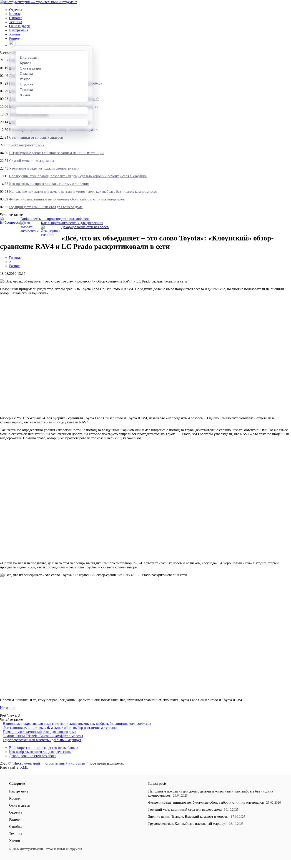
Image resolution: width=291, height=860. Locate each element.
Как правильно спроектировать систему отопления (49, 184)
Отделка (15, 10)
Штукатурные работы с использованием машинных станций (56, 153)
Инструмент (18, 30)
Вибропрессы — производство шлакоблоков (55, 219)
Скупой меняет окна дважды (31, 160)
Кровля (14, 14)
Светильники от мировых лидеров (36, 137)
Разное (14, 38)
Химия (14, 34)
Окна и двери (19, 26)
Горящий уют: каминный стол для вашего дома (46, 207)
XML (24, 767)
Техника (15, 22)
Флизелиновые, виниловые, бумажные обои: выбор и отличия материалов (67, 199)
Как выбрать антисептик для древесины (72, 223)
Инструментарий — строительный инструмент (50, 763)
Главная (15, 258)
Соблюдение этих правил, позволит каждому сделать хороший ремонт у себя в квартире (78, 176)
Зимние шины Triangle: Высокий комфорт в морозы (43, 736)
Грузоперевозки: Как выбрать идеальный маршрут (42, 740)
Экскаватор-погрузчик (26, 145)
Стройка (15, 18)
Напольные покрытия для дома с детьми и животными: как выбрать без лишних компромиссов (83, 191)
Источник (7, 708)
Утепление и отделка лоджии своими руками (44, 168)
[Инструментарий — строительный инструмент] (38, 2)
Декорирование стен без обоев (85, 227)
